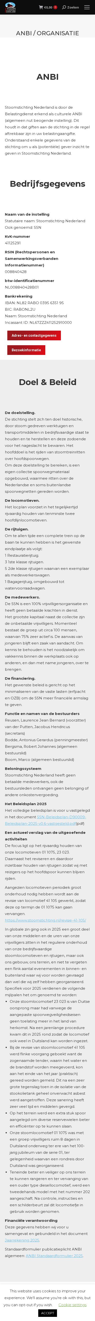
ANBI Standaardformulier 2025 (54, 1255)
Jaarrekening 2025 (22, 1240)
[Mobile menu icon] (87, 7)
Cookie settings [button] (72, 1305)
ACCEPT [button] (47, 1313)
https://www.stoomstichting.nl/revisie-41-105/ (45, 920)
